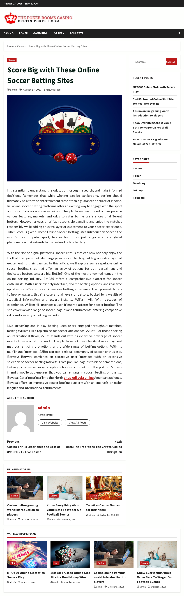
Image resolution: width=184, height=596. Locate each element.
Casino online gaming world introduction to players (23, 509)
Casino (8, 33)
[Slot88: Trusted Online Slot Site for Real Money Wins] (70, 554)
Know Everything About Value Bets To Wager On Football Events (64, 509)
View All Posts (77, 422)
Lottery (58, 33)
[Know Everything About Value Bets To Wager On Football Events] (65, 488)
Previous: (33, 446)
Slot (13, 563)
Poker (23, 33)
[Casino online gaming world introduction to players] (25, 488)
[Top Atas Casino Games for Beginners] (104, 488)
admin (13, 89)
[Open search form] (179, 33)
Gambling (40, 33)
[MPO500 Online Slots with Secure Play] (27, 554)
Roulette (77, 33)
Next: (94, 446)
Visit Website (50, 422)
